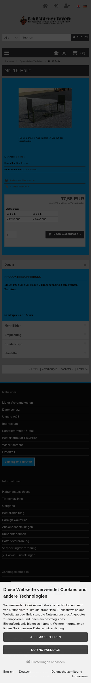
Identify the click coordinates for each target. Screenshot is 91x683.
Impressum (80, 676)
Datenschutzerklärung (66, 671)
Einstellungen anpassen (47, 662)
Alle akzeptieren (45, 637)
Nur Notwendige (45, 650)
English (8, 671)
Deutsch (24, 671)
